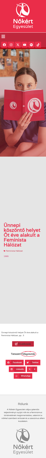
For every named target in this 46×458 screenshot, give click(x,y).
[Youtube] (24, 45)
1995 (6, 256)
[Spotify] (31, 45)
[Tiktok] (38, 45)
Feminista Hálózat (14, 251)
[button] (23, 344)
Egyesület (23, 26)
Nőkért (23, 21)
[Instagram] (11, 45)
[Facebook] (4, 45)
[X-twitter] (18, 45)
